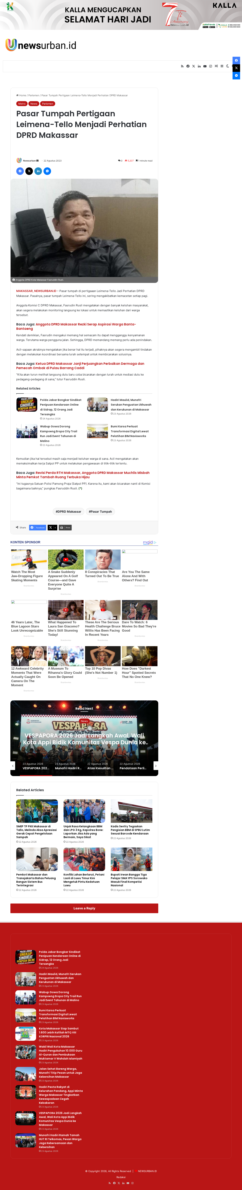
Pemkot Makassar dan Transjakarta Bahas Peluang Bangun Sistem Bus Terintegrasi (36, 880)
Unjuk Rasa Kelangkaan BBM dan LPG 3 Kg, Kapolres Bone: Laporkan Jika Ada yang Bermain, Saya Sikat (83, 831)
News (33, 103)
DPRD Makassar (69, 511)
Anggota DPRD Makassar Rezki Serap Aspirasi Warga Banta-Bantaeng (76, 326)
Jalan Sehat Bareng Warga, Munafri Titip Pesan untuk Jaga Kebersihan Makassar (60, 1073)
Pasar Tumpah (101, 511)
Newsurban (29, 160)
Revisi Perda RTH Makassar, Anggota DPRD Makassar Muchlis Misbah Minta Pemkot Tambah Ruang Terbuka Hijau (83, 475)
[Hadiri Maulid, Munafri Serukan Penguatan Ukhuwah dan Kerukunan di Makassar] (97, 404)
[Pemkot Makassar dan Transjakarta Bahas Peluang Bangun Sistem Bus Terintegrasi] (37, 859)
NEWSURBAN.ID (45, 291)
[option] (84, 738)
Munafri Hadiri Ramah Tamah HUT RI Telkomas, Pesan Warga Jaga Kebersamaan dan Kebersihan (60, 1141)
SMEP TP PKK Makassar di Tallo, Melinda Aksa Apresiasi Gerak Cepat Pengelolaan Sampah (36, 831)
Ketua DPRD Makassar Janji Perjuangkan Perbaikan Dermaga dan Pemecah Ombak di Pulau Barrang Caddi (80, 365)
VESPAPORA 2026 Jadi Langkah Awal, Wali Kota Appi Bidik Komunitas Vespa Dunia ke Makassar (84, 742)
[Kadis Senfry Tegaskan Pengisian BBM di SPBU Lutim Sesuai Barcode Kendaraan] (131, 811)
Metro (22, 103)
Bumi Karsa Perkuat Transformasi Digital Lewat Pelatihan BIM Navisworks (130, 431)
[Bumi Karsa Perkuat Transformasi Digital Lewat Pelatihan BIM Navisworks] (97, 431)
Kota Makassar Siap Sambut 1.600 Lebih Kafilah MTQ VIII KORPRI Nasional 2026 (59, 1032)
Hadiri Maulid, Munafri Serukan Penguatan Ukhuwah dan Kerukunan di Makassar (131, 404)
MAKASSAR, (24, 291)
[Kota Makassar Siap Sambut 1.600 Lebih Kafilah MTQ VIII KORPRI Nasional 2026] (25, 1034)
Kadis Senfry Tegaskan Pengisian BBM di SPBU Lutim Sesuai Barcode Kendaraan (130, 829)
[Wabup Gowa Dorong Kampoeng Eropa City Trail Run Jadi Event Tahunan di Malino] (26, 431)
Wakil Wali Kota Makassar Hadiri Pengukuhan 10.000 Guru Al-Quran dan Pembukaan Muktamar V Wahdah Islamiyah (60, 1052)
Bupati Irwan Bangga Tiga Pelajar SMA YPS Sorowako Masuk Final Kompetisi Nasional (129, 880)
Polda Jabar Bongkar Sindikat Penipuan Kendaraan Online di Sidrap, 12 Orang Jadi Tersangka (60, 958)
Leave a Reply (84, 908)
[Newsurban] (40, 45)
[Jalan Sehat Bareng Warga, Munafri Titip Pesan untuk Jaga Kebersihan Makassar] (25, 1074)
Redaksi (121, 1177)
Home (22, 95)
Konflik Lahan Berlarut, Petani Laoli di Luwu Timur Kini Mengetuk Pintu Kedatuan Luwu (84, 880)
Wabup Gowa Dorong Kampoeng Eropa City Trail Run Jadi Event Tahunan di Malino (60, 996)
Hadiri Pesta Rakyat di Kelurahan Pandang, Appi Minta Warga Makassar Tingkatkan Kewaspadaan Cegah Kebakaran (61, 1095)
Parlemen (33, 95)
